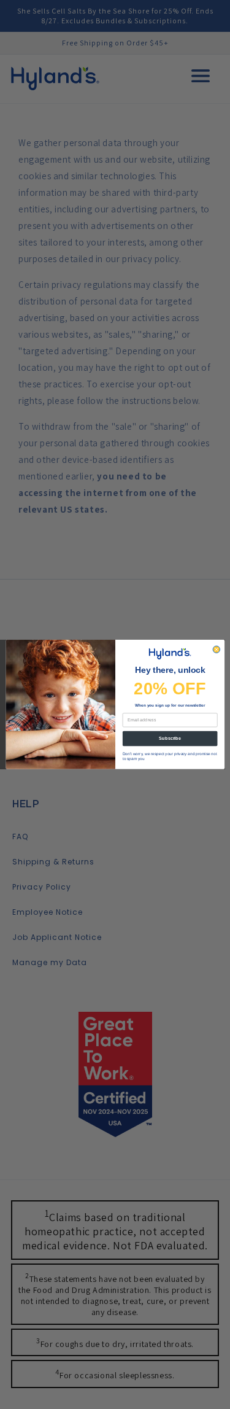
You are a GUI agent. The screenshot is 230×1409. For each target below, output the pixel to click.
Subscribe (170, 738)
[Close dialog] (216, 649)
